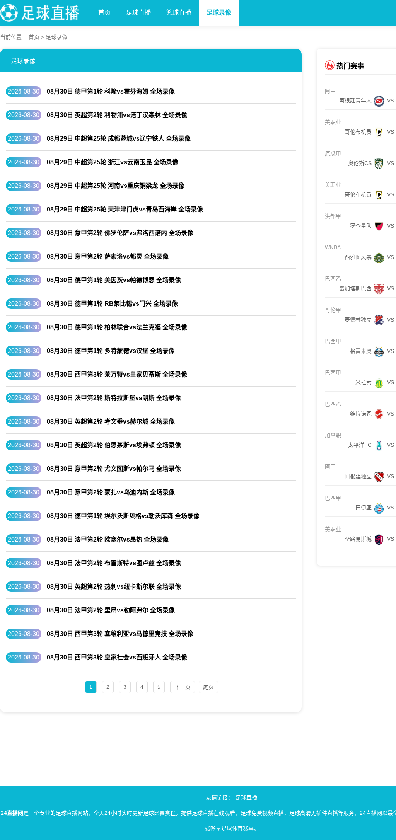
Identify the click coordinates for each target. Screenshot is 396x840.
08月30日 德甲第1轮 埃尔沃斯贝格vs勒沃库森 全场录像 (123, 516)
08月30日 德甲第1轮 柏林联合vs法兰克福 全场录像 (117, 327)
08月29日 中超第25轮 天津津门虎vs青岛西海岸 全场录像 (125, 209)
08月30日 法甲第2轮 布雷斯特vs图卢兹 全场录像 (114, 563)
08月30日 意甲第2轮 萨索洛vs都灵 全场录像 (108, 256)
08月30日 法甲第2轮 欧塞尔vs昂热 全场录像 (108, 539)
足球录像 (219, 12)
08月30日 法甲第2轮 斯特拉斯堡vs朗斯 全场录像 (114, 398)
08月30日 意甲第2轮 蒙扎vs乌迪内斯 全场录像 (111, 492)
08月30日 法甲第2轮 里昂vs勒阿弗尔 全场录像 (111, 610)
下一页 (182, 687)
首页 (104, 12)
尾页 (208, 687)
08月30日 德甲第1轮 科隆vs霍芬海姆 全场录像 (111, 91)
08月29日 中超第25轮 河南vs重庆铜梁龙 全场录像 (115, 185)
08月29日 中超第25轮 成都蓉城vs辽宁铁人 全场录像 (119, 138)
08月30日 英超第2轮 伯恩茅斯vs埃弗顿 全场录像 (114, 445)
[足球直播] (45, 11)
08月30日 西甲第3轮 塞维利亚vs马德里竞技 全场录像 (120, 633)
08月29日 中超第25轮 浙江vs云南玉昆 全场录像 (112, 162)
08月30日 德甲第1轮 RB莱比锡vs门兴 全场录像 (112, 303)
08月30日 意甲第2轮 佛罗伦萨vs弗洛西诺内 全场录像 (120, 233)
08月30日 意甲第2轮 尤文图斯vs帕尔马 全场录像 (114, 468)
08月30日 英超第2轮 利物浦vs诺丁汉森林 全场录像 (117, 115)
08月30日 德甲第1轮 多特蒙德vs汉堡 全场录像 (111, 351)
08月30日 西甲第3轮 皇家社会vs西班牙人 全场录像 (117, 657)
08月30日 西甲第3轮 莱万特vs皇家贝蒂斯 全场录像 (117, 374)
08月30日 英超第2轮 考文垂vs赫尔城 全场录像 (111, 421)
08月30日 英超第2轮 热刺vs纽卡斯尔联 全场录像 (114, 586)
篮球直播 (178, 12)
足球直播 (138, 12)
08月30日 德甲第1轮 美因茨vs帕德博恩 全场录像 (114, 280)
